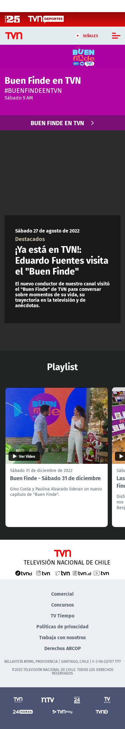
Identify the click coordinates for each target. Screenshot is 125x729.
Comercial (62, 593)
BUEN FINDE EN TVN (57, 122)
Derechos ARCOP (62, 648)
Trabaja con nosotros (62, 637)
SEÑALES (90, 35)
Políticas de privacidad (62, 626)
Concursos (62, 604)
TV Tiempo (62, 615)
